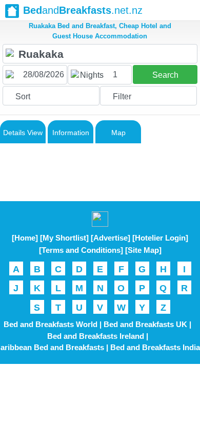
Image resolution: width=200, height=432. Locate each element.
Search (165, 75)
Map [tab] (118, 132)
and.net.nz (83, 10)
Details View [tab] (23, 132)
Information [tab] (70, 132)
